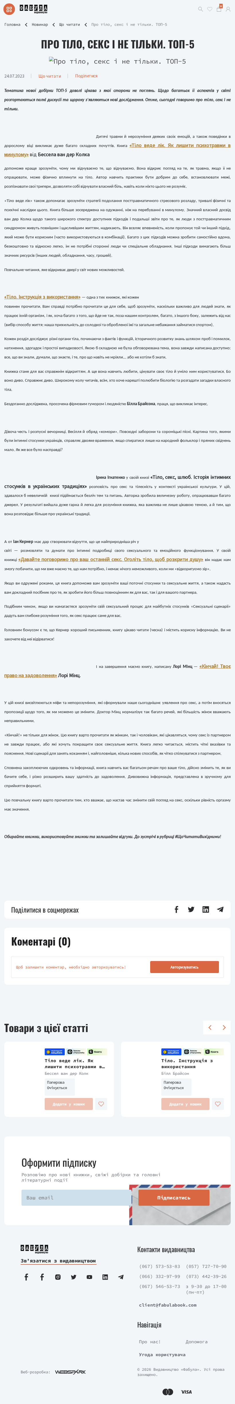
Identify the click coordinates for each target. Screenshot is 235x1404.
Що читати (69, 24)
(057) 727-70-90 (206, 1266)
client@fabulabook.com (167, 1305)
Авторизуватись (184, 967)
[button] (176, 909)
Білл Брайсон (175, 1073)
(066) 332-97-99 (159, 1276)
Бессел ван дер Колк (66, 1073)
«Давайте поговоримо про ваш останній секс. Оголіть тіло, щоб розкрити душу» (110, 559)
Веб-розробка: (35, 1371)
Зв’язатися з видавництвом (58, 1260)
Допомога (196, 1341)
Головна (12, 24)
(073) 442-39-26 (206, 1276)
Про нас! (150, 1341)
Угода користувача (162, 1354)
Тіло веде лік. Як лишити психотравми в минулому (73, 1064)
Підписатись (173, 1197)
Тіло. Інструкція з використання (187, 1063)
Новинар (40, 24)
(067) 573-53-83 (159, 1266)
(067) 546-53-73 (159, 1286)
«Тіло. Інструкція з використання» (42, 296)
